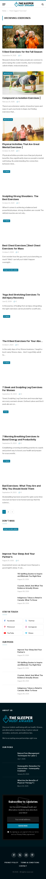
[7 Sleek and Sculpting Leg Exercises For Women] (23, 372)
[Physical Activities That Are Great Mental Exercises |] (23, 129)
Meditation (8, 27)
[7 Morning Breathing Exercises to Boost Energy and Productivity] (23, 421)
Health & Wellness (10, 270)
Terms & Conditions (30, 862)
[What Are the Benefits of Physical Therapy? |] (8, 783)
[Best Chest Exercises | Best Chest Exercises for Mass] (23, 230)
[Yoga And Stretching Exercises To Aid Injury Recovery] (23, 279)
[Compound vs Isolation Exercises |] (23, 83)
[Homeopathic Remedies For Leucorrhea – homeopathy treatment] (8, 769)
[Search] (42, 4)
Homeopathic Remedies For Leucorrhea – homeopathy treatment (28, 768)
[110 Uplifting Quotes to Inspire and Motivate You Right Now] (8, 576)
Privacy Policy (22, 834)
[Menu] (3, 4)
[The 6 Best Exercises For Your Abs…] (23, 326)
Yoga (6, 412)
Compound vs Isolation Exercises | (21, 98)
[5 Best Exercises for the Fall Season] (23, 36)
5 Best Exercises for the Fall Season (22, 51)
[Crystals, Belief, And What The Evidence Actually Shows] (8, 588)
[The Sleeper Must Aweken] (24, 4)
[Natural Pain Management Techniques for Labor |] (8, 756)
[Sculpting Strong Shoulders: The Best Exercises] (23, 181)
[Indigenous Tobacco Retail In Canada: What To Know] (8, 600)
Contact (23, 866)
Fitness (6, 171)
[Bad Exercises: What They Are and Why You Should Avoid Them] (23, 470)
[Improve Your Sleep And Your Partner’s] (23, 539)
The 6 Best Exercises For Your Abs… (22, 341)
